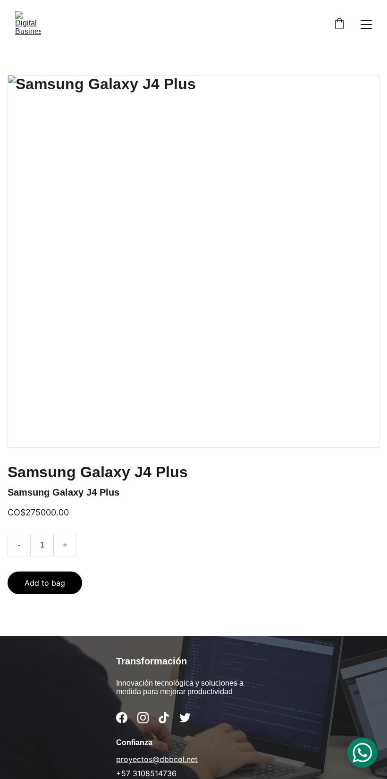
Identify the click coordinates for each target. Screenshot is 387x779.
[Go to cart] (339, 24)
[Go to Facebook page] (121, 717)
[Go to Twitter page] (185, 717)
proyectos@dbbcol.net (157, 759)
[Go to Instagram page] (143, 717)
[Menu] (366, 24)
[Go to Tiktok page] (163, 717)
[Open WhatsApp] (362, 753)
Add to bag (45, 583)
